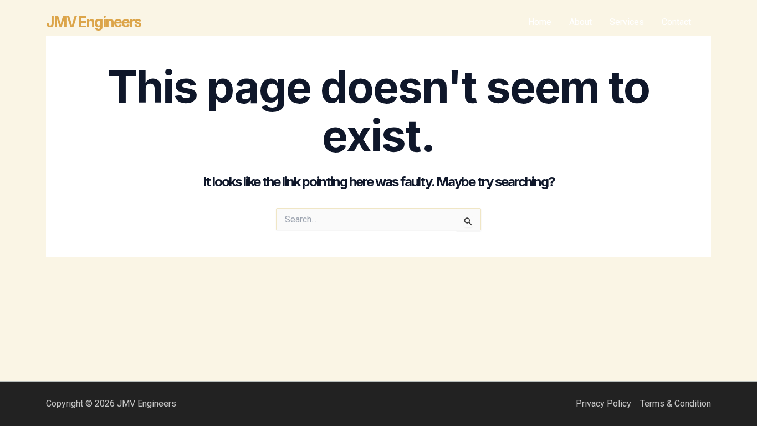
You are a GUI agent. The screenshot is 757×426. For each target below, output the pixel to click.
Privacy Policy (603, 403)
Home (539, 22)
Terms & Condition (675, 403)
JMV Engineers (93, 22)
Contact (676, 22)
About (580, 22)
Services (627, 22)
